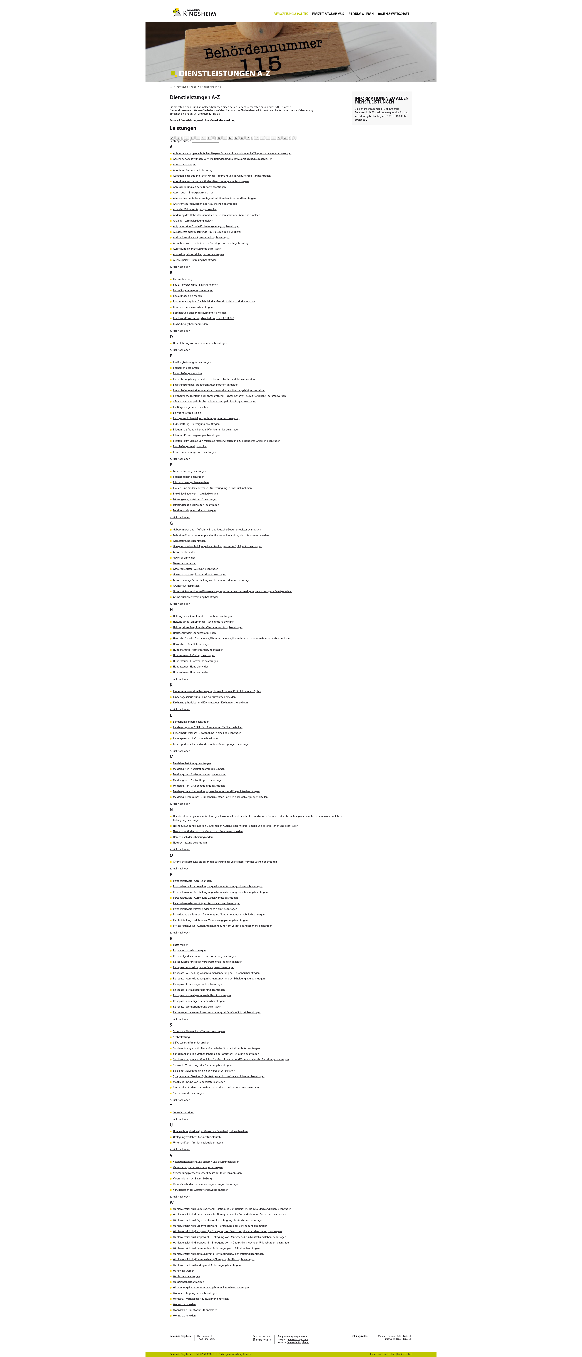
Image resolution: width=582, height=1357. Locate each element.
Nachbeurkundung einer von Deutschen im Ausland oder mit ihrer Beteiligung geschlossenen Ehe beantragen (235, 826)
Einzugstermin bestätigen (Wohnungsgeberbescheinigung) (206, 418)
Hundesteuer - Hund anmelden (191, 672)
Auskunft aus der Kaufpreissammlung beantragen (201, 237)
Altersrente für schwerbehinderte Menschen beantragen (205, 204)
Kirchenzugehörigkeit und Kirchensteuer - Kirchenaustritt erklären (210, 702)
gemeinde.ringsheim (297, 1339)
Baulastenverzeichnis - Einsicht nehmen (195, 285)
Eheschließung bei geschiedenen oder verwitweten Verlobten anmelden (214, 379)
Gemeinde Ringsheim (298, 1342)
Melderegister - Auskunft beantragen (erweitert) (200, 774)
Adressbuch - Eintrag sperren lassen (193, 192)
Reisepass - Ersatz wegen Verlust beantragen (198, 984)
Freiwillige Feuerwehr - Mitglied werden (195, 494)
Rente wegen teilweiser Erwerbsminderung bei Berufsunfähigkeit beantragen (217, 1012)
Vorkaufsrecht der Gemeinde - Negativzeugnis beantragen (206, 1184)
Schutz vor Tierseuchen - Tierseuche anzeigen (199, 1031)
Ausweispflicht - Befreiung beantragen (195, 260)
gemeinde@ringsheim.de (294, 1337)
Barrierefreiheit (404, 1354)
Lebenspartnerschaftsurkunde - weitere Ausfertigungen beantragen (211, 744)
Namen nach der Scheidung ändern (193, 837)
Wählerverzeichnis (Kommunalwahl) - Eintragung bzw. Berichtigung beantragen (218, 1254)
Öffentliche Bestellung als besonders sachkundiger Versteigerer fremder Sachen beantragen (225, 862)
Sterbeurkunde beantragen (188, 1093)
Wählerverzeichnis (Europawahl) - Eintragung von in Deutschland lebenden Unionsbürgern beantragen (231, 1243)
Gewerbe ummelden (184, 563)
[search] (205, 141)
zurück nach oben (180, 267)
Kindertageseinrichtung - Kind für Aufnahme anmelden (204, 697)
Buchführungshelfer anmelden (190, 324)
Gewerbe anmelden (184, 558)
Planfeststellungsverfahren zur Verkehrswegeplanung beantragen (210, 920)
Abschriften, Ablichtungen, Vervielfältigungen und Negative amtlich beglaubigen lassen (222, 159)
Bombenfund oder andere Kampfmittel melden (200, 313)
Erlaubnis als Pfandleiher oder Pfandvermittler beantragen (206, 430)
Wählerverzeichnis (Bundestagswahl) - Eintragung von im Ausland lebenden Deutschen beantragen (229, 1214)
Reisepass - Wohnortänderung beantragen (197, 1007)
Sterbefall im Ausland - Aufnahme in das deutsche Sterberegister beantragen (216, 1087)
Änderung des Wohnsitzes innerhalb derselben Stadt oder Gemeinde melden (216, 215)
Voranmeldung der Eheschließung (192, 1178)
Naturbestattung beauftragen (190, 843)
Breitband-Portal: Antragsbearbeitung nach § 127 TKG (203, 318)
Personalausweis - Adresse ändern (192, 881)
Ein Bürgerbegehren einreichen (191, 407)
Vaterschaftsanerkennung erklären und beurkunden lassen (206, 1162)
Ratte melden (180, 945)
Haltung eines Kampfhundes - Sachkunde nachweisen (203, 622)
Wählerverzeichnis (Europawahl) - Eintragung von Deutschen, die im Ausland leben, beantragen (227, 1231)
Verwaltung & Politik (291, 14)
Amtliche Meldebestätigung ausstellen (195, 209)
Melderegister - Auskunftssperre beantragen (198, 780)
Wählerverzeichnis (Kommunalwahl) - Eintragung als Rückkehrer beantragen (216, 1248)
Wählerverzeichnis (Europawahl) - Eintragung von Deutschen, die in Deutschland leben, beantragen (229, 1237)
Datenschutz (389, 1354)
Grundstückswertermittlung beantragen (196, 597)
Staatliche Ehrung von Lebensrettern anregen (199, 1082)
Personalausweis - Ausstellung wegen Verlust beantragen (205, 898)
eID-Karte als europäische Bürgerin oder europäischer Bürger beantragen (214, 401)
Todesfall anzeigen (183, 1112)
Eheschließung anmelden (187, 373)
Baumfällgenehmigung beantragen (193, 290)
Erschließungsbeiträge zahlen (190, 446)
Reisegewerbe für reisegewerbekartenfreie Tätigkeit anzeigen (207, 962)
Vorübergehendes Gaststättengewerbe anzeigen (200, 1190)
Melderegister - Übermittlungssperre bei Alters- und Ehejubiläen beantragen (216, 791)
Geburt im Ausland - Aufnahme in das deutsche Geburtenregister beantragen (217, 530)
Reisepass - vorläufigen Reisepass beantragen (199, 1001)
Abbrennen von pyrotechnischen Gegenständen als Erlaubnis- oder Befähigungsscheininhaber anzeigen (232, 153)
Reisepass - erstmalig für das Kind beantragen (199, 990)
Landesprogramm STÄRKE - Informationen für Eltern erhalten (207, 727)
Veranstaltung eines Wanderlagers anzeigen (198, 1167)
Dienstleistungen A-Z (210, 87)
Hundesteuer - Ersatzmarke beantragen (195, 661)
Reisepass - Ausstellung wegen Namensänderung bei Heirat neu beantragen (216, 973)
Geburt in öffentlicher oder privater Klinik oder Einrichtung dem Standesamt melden (221, 535)
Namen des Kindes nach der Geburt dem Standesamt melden (208, 831)
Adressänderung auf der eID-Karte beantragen (199, 187)
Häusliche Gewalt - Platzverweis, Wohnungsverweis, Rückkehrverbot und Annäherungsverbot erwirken (231, 638)
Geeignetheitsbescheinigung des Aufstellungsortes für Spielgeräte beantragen (217, 546)
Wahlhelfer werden (183, 1271)
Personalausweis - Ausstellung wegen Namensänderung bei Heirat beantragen (218, 886)
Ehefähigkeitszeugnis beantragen (192, 362)
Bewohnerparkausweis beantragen (193, 307)
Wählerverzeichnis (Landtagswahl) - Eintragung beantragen (207, 1265)
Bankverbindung (182, 279)
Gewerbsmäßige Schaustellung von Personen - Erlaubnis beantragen (212, 580)
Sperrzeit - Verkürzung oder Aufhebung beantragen (202, 1065)
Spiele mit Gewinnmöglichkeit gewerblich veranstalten (204, 1071)
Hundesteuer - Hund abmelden (191, 667)
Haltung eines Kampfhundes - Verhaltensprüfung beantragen (207, 627)
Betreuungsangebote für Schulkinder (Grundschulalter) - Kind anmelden (214, 301)
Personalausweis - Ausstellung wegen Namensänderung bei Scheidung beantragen (220, 892)
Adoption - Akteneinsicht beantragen (194, 170)
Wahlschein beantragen (186, 1276)
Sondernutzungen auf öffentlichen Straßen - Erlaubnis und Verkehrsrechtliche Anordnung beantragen (231, 1059)
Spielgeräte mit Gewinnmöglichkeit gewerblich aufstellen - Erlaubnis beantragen (218, 1076)
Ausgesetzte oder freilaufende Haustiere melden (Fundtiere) (207, 232)
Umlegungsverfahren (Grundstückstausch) (197, 1137)
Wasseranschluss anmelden (188, 1282)
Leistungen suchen (180, 141)
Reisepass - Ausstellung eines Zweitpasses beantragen (203, 967)
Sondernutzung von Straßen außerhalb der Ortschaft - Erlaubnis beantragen (216, 1048)
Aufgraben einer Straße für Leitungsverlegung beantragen (206, 226)
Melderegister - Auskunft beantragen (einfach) (199, 769)
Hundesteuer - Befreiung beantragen (194, 655)
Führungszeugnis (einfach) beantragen (195, 499)
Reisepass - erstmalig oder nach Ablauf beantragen (202, 995)
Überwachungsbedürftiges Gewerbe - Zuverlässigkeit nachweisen (210, 1131)
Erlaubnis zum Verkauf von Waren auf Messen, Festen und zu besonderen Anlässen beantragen (226, 441)
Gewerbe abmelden (184, 552)
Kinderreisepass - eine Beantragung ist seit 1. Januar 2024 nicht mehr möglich (217, 691)
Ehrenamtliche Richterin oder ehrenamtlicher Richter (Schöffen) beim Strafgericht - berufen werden (229, 396)
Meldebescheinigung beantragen (192, 763)
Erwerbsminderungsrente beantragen (194, 452)
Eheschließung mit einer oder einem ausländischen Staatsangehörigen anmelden (219, 390)
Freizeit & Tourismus (328, 14)
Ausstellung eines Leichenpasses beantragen (198, 254)
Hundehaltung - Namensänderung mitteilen (198, 650)
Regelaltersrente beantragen (189, 950)
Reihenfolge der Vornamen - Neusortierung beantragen (204, 956)
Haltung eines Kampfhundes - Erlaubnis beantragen (202, 616)
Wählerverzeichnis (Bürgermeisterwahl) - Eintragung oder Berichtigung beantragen (220, 1226)
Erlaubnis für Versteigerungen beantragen (197, 435)
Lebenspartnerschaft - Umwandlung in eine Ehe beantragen (207, 733)
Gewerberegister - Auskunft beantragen (195, 569)
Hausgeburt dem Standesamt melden (194, 633)
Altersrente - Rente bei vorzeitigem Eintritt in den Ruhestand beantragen (214, 198)
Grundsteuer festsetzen (186, 586)
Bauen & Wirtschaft (393, 14)
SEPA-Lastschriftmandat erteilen (191, 1043)
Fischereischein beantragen (188, 477)
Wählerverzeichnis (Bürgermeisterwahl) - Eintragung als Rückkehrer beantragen (218, 1220)
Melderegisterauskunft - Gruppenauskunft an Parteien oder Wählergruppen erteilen (220, 797)
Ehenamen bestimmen (186, 368)
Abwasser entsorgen (184, 164)
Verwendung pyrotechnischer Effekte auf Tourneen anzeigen (207, 1173)
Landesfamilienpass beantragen (191, 722)
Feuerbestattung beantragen (189, 471)
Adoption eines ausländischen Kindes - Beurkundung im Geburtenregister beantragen (222, 176)
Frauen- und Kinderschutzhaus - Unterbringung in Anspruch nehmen (212, 488)
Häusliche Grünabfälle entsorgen (191, 644)
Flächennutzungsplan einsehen (191, 482)
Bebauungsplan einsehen (187, 296)
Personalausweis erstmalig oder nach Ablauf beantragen (205, 909)
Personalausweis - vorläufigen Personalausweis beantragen (206, 903)
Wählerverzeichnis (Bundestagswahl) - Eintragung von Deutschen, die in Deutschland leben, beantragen (232, 1209)
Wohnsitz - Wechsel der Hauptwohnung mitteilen (201, 1299)
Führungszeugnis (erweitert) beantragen (196, 505)
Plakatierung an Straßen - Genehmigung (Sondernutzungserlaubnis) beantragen (219, 914)
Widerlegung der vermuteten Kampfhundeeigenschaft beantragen (211, 1287)
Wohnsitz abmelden (184, 1304)
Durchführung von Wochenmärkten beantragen (200, 343)
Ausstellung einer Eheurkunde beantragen (197, 249)
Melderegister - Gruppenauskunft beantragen (199, 786)
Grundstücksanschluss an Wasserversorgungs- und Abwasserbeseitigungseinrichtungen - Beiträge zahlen (232, 591)
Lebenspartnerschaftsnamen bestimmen (196, 738)
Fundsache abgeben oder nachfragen (194, 510)
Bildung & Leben (361, 14)
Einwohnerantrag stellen (187, 413)
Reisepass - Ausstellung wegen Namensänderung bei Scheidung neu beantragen (219, 979)
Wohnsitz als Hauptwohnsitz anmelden (195, 1310)
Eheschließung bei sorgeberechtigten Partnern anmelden (205, 385)
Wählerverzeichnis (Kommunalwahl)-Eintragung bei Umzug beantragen (213, 1259)
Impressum (375, 1354)
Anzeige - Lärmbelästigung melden (193, 221)
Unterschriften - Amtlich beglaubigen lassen (198, 1143)
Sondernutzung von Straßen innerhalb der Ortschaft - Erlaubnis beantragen (216, 1054)
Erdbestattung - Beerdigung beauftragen (196, 424)
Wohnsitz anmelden (184, 1316)
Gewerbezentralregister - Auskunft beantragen (199, 574)
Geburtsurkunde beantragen (189, 541)
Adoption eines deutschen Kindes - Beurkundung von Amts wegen (211, 181)
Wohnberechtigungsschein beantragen (195, 1293)
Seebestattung (181, 1037)
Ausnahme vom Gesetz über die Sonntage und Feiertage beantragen (212, 243)
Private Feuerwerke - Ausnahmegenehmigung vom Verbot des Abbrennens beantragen (222, 926)
